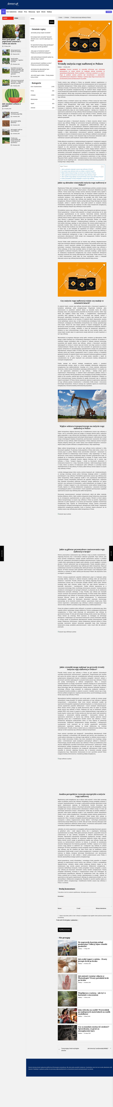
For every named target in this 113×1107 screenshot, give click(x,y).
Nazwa (60, 908)
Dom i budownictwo (12, 12)
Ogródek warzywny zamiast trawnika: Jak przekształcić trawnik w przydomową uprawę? (17, 71)
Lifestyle (20, 12)
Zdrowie (43, 12)
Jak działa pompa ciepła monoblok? (41, 33)
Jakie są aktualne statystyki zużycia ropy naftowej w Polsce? (77, 169)
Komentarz (61, 896)
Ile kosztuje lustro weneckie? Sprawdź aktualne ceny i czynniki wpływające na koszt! (41, 39)
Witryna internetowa (101, 908)
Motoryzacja (32, 12)
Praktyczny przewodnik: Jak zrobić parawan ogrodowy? (15, 140)
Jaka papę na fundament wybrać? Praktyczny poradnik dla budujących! (41, 52)
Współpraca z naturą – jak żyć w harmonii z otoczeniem (92, 994)
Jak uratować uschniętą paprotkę (16, 113)
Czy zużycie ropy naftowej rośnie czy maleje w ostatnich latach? (78, 171)
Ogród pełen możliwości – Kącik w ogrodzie (17, 60)
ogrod (5, 18)
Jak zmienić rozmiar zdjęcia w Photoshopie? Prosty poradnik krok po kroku (93, 978)
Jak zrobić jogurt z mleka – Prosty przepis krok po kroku (92, 960)
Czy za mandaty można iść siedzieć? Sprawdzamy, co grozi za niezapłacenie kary (93, 1029)
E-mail (79, 908)
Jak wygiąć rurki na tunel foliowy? (16, 130)
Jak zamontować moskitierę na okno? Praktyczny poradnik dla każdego (41, 64)
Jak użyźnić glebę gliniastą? (16, 121)
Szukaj (32, 19)
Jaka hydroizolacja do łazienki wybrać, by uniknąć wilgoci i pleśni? (42, 58)
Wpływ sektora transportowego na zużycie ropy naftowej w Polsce (78, 173)
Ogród (38, 12)
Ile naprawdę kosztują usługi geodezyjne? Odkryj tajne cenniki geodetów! (92, 944)
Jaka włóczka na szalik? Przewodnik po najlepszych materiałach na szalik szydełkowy (94, 1012)
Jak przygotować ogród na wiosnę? (16, 50)
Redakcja (49, 12)
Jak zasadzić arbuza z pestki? (11, 105)
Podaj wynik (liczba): (61, 920)
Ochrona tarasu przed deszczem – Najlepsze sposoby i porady (17, 81)
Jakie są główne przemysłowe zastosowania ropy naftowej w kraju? (78, 175)
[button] (101, 166)
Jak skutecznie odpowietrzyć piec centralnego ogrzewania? (40, 70)
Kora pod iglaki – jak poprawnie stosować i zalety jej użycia (11, 41)
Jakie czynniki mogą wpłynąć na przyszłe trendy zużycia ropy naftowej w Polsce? (82, 177)
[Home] (3, 11)
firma (16, 18)
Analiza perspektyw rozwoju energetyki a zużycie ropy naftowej (77, 178)
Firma (25, 12)
